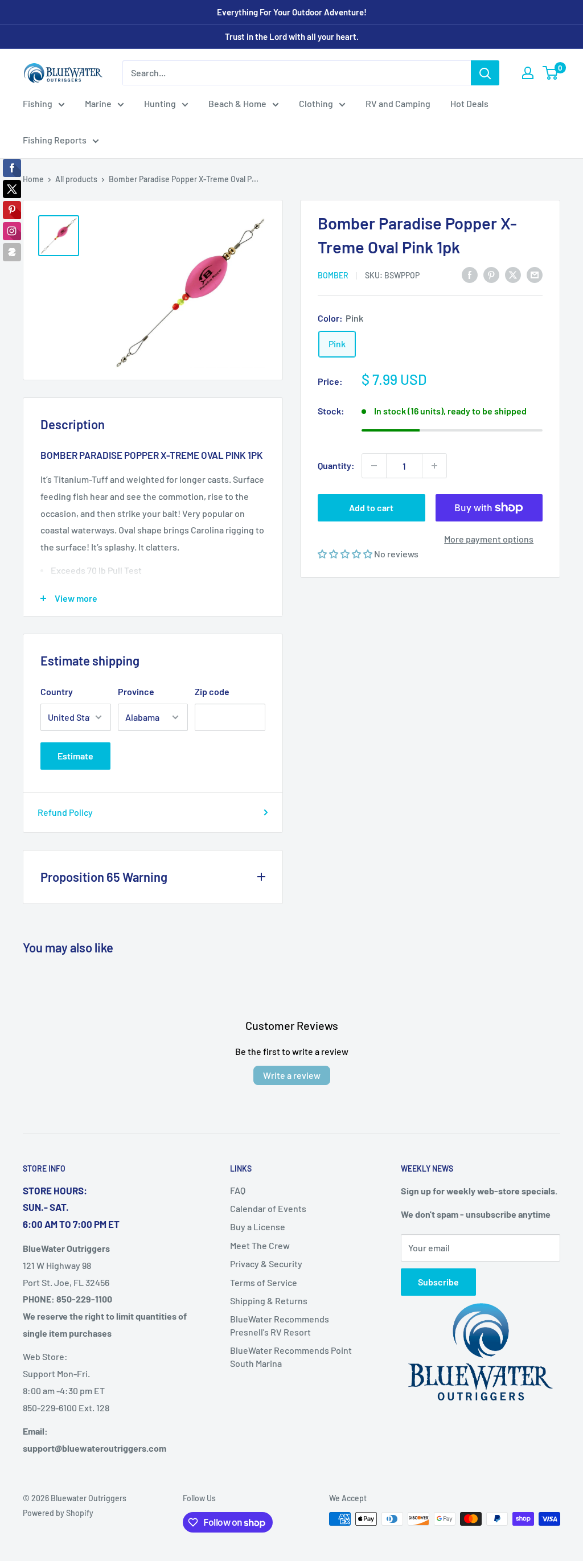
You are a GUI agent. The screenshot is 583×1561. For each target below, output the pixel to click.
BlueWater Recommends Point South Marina (291, 1356)
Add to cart (371, 507)
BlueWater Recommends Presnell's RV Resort (279, 1325)
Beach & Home (237, 103)
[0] (551, 73)
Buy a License (257, 1226)
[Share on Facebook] (470, 274)
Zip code (212, 691)
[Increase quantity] (434, 466)
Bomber (333, 275)
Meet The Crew (260, 1245)
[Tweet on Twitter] (513, 274)
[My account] (527, 73)
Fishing (37, 103)
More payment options (488, 538)
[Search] (485, 72)
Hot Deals (469, 103)
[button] (346, 553)
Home (33, 179)
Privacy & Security (266, 1263)
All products (76, 179)
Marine (98, 103)
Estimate (75, 755)
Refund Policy (65, 812)
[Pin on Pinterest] (491, 274)
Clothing (316, 103)
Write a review (292, 1075)
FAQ (237, 1190)
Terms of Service (263, 1282)
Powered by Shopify (58, 1513)
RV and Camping (398, 103)
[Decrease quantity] (374, 466)
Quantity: (336, 465)
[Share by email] (535, 274)
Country (56, 691)
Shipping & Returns (268, 1300)
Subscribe (438, 1281)
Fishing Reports (55, 139)
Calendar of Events (268, 1208)
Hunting (160, 103)
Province (136, 691)
